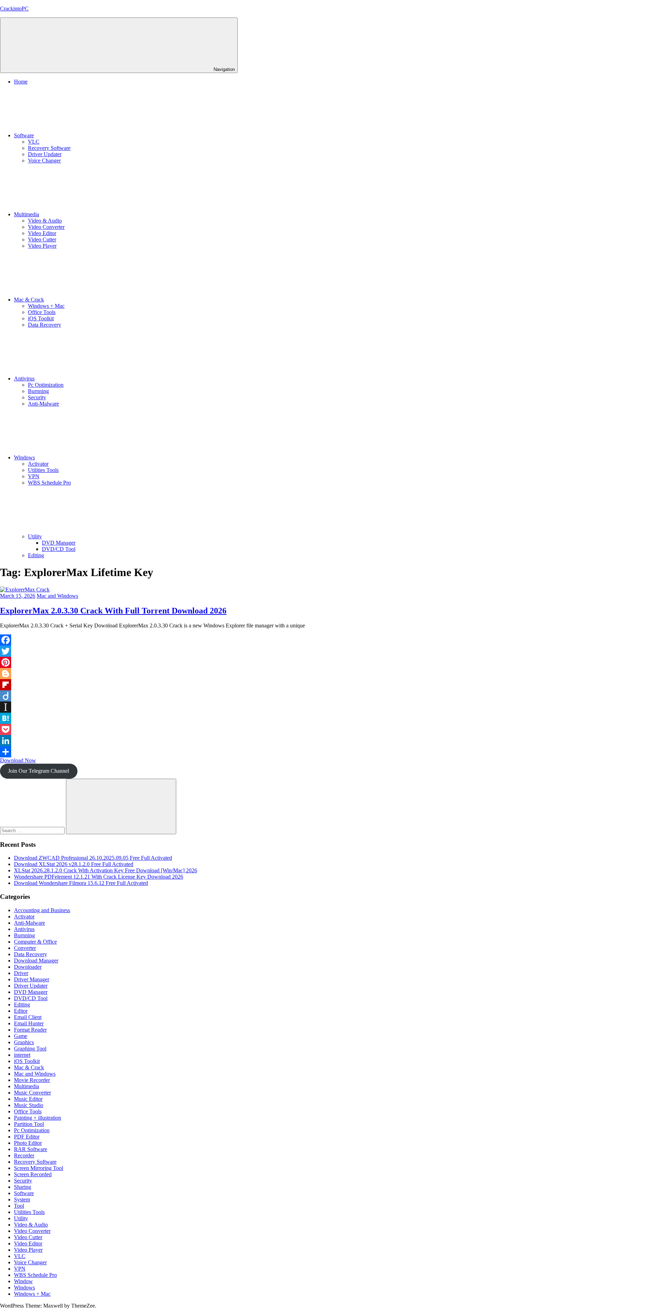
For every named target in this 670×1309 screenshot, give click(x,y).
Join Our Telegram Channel (38, 771)
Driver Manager (31, 979)
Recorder (24, 1155)
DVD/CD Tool (58, 549)
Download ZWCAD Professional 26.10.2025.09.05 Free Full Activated (93, 858)
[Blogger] (335, 673)
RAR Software (30, 1149)
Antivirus (24, 378)
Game (20, 1036)
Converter (25, 948)
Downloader (28, 967)
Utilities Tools (43, 470)
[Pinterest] (335, 662)
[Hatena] (335, 718)
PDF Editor (26, 1137)
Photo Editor (28, 1143)
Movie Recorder (32, 1080)
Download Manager (36, 960)
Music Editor (28, 1099)
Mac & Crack (29, 300)
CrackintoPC (14, 9)
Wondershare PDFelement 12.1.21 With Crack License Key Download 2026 (98, 877)
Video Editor (42, 233)
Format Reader (30, 1030)
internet (22, 1055)
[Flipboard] (335, 684)
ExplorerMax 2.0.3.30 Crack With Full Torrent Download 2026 (113, 610)
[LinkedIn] (335, 740)
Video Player (42, 246)
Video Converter (46, 227)
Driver (21, 973)
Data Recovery (44, 325)
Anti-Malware (43, 404)
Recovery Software (49, 148)
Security (37, 397)
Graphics (24, 1042)
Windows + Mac (46, 306)
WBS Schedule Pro (49, 483)
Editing (36, 555)
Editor (21, 1011)
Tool (19, 1206)
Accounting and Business (42, 910)
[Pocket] (335, 729)
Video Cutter (42, 239)
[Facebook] (335, 640)
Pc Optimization (46, 385)
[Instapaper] (335, 707)
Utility (35, 536)
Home (21, 82)
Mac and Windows (57, 596)
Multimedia (26, 214)
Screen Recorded (33, 1174)
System (22, 1199)
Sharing (22, 1187)
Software (24, 135)
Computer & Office (35, 942)
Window (23, 1281)
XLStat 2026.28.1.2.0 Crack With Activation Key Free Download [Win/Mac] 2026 (105, 870)
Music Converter (32, 1093)
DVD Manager (58, 543)
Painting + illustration (37, 1118)
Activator (38, 464)
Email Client (28, 1017)
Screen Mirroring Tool (38, 1168)
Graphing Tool (30, 1049)
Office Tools (41, 312)
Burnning (38, 391)
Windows (24, 457)
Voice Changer (44, 160)
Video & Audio (45, 221)
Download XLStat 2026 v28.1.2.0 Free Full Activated (73, 864)
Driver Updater (44, 154)
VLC (33, 142)
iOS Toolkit (41, 318)
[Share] (335, 751)
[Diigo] (335, 695)
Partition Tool (29, 1124)
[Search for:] (33, 830)
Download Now (18, 760)
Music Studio (28, 1105)
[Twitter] (335, 651)
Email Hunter (29, 1023)
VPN (33, 476)
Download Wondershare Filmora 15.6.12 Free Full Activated (81, 883)
